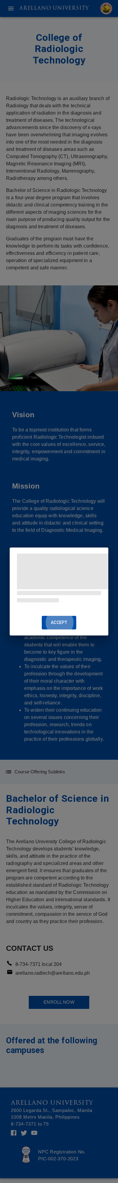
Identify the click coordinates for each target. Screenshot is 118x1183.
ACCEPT (59, 622)
